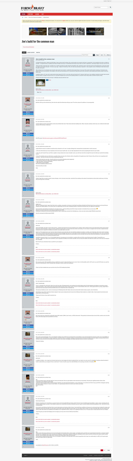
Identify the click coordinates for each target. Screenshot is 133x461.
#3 (109, 119)
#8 (109, 257)
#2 (109, 98)
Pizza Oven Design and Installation (35, 17)
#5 (109, 174)
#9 (109, 279)
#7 (109, 221)
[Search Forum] (110, 7)
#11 (109, 332)
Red (25, 455)
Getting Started (46, 17)
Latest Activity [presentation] (31, 52)
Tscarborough (27, 104)
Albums (37, 14)
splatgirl (28, 205)
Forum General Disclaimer (28, 47)
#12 (109, 353)
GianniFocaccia (28, 338)
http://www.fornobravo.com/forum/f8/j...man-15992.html (47, 90)
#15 (109, 427)
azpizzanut (28, 227)
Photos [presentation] (38, 52)
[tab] (24, 52)
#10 (109, 311)
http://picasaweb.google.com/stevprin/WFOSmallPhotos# (54, 138)
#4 (109, 144)
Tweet (28, 75)
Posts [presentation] (24, 52)
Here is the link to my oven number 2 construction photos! (48, 251)
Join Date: (26, 70)
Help (43, 14)
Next (109, 450)
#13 (109, 375)
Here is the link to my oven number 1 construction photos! (48, 249)
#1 (109, 59)
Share (28, 73)
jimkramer (27, 65)
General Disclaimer (98, 455)
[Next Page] (104, 55)
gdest (27, 150)
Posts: (27, 71)
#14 (109, 396)
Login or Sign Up (107, 1)
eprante (28, 381)
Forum (26, 17)
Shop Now (30, 14)
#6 (109, 199)
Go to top (107, 455)
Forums (23, 14)
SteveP (28, 125)
